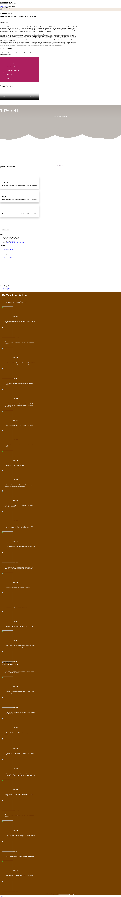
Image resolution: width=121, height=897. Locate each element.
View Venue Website (7, 257)
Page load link (3, 896)
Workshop (12, 241)
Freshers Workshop (7, 288)
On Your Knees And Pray (64, 894)
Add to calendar (5, 229)
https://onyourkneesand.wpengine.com (15, 242)
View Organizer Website (8, 249)
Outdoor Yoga (6, 289)
